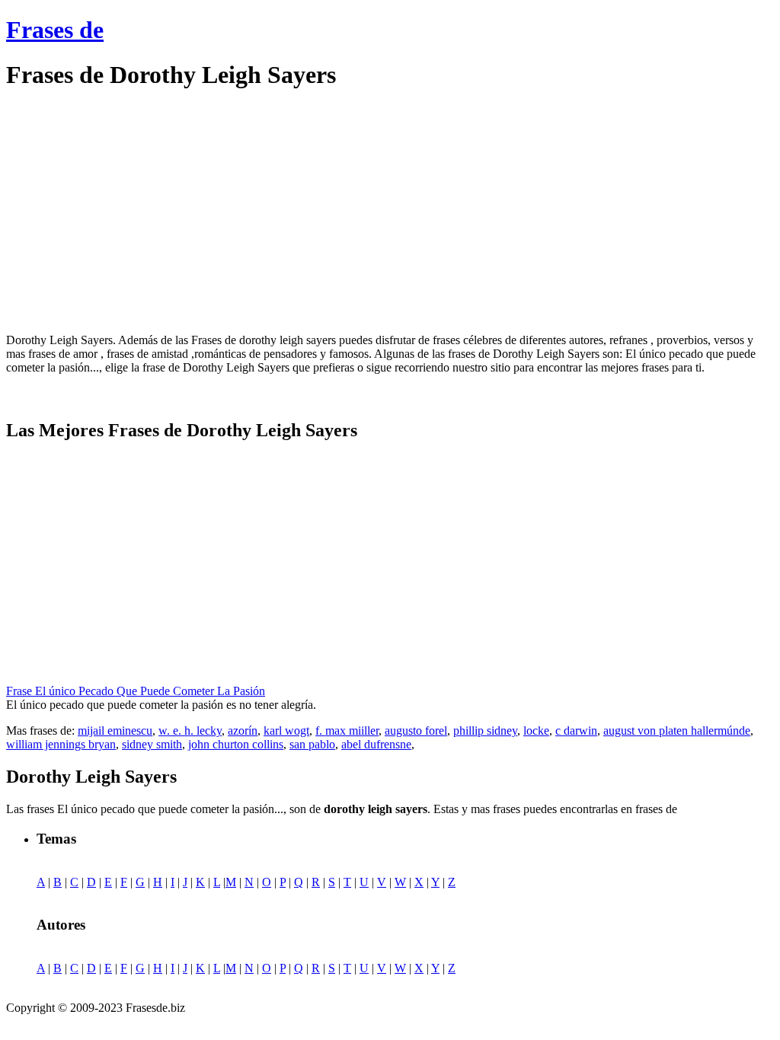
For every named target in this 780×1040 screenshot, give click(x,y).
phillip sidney (485, 730)
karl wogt (286, 730)
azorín (242, 730)
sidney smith (152, 744)
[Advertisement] (134, 211)
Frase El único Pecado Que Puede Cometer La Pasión (135, 690)
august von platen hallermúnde (676, 730)
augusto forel (416, 730)
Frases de (55, 29)
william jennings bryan (61, 744)
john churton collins (235, 744)
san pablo (312, 744)
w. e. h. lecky (190, 730)
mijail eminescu (115, 730)
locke (536, 730)
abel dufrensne (376, 744)
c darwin (576, 730)
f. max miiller (347, 730)
